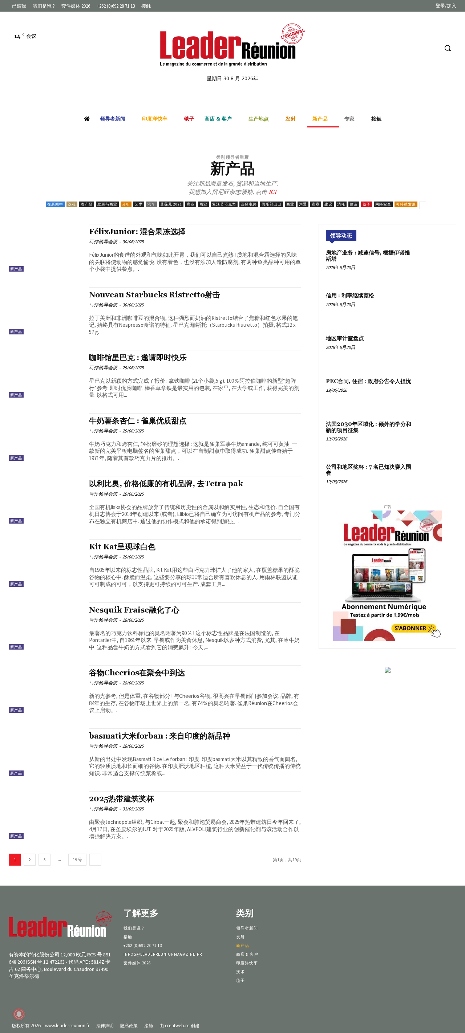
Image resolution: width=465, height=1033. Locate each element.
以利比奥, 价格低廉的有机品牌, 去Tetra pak (166, 484)
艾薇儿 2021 (171, 204)
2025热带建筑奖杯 (121, 799)
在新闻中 (55, 204)
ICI (271, 192)
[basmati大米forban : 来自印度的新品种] (45, 752)
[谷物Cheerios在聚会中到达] (45, 689)
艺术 (139, 204)
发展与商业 (107, 204)
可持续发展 (406, 204)
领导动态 (341, 235)
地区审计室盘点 (345, 338)
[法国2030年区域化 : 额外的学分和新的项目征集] (433, 436)
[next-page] (95, 860)
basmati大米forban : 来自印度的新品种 (159, 736)
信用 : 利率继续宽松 (350, 295)
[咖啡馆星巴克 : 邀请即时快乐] (45, 374)
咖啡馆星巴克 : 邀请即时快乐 (138, 358)
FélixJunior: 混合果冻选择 (137, 232)
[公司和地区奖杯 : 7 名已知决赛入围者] (433, 479)
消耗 (341, 204)
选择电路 (249, 204)
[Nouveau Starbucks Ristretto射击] (45, 311)
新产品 (16, 269)
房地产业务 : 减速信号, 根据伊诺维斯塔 (368, 256)
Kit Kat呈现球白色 (122, 547)
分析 (126, 204)
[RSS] (432, 48)
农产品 (87, 204)
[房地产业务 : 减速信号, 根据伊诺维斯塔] (433, 265)
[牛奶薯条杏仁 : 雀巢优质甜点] (45, 437)
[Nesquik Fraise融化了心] (45, 626)
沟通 (303, 204)
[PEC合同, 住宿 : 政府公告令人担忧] (433, 393)
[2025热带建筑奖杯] (45, 815)
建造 (354, 204)
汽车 (151, 204)
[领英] (419, 48)
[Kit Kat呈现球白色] (45, 563)
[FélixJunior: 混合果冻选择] (45, 248)
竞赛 (316, 204)
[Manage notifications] (19, 1014)
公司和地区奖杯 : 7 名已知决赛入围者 (368, 470)
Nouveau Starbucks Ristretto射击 (154, 295)
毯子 (367, 204)
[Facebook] (405, 48)
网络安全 (383, 204)
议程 (72, 204)
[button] (447, 48)
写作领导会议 (103, 242)
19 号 (77, 859)
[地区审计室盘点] (433, 350)
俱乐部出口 (272, 204)
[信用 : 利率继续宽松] (433, 308)
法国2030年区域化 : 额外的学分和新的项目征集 (368, 427)
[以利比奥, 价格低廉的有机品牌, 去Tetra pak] (45, 500)
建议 (328, 204)
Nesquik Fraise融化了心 (134, 610)
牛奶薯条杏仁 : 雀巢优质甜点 (138, 421)
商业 (191, 204)
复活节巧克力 (224, 204)
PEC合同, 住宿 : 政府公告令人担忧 (368, 381)
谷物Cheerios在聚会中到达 (137, 673)
